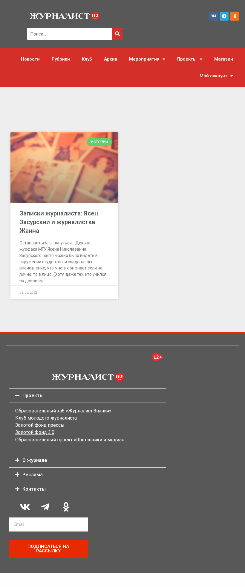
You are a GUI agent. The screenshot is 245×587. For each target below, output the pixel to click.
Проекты (187, 59)
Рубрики (61, 59)
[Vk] (213, 16)
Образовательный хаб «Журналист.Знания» (63, 411)
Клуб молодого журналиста (46, 418)
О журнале (34, 460)
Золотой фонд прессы (40, 425)
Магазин (223, 59)
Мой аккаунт (213, 75)
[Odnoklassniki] (234, 16)
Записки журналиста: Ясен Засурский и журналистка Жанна (58, 222)
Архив (110, 59)
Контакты (34, 489)
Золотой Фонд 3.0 (34, 432)
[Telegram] (224, 16)
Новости (30, 59)
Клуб (87, 59)
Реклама (32, 474)
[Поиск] (117, 34)
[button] (87, 396)
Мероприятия (144, 59)
